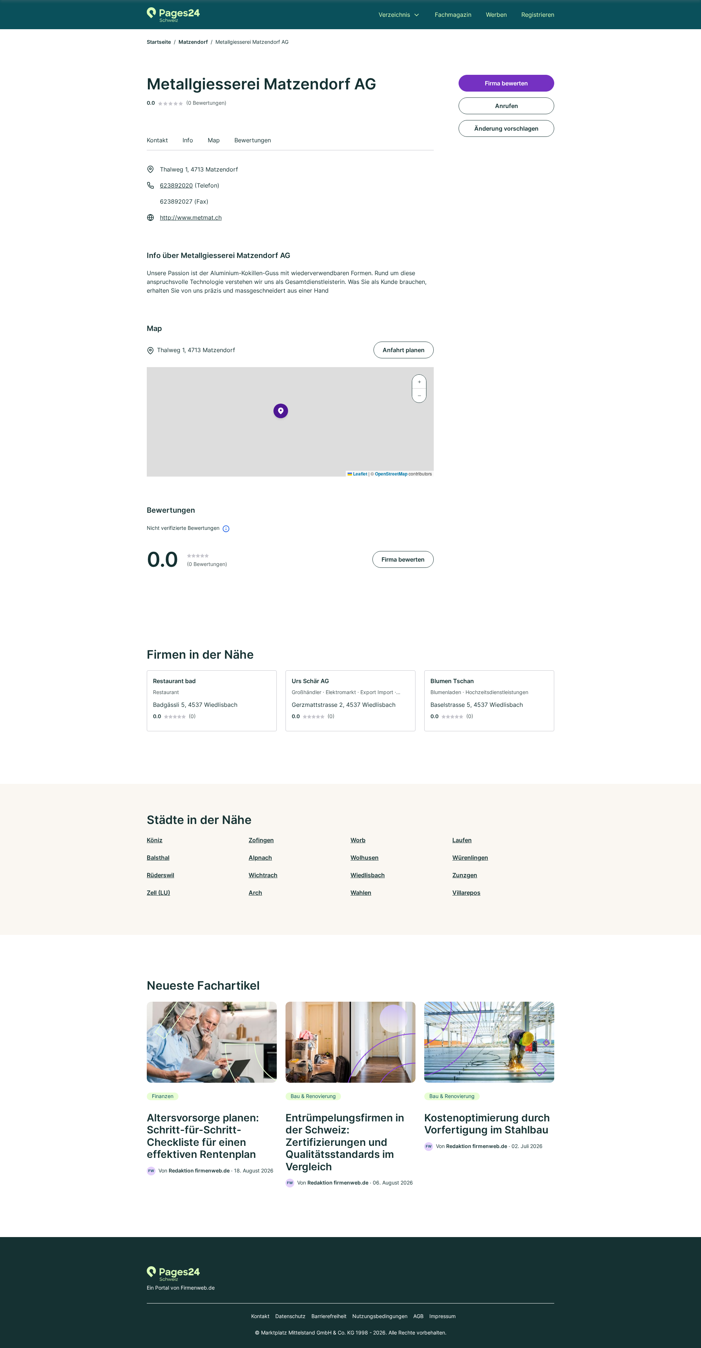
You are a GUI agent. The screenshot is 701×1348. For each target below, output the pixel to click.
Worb (357, 840)
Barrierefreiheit (328, 1316)
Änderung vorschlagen (506, 128)
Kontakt (260, 1316)
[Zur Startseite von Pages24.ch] (173, 14)
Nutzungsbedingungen (379, 1316)
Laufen (462, 840)
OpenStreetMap (391, 473)
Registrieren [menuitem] (537, 14)
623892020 (176, 185)
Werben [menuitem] (496, 14)
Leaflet (359, 473)
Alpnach (260, 857)
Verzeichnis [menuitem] (394, 14)
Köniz (154, 840)
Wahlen (360, 892)
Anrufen (506, 105)
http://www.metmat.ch (191, 217)
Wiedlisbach (367, 875)
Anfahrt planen (404, 350)
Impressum (442, 1316)
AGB (418, 1316)
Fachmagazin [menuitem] (453, 14)
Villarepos (466, 892)
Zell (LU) (158, 892)
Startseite (159, 42)
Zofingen (261, 840)
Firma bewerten (403, 559)
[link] (212, 700)
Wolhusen (364, 857)
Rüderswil (160, 875)
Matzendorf (193, 42)
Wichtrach (263, 875)
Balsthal (158, 857)
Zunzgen (464, 875)
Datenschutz (290, 1316)
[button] (280, 412)
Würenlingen (470, 857)
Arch (255, 892)
